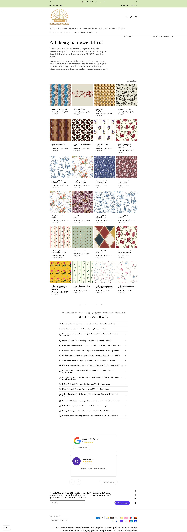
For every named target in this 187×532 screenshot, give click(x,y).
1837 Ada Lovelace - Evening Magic (103, 181)
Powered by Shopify (92, 527)
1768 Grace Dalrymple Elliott (82, 145)
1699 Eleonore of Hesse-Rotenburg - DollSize (125, 145)
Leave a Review (82, 447)
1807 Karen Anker (80, 251)
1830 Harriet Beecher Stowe (82, 217)
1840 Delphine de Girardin (58, 145)
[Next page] (107, 304)
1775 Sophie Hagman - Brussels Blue (104, 217)
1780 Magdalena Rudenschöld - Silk (59, 252)
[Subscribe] (82, 502)
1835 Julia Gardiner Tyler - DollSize (81, 181)
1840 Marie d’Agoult (59, 109)
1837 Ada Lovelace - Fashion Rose (125, 181)
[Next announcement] (137, 2)
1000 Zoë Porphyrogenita (101, 110)
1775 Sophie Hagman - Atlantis (126, 217)
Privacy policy (129, 527)
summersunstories (71, 527)
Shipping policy (89, 530)
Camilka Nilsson (89, 459)
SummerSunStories (90, 439)
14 (101, 304)
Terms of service (70, 530)
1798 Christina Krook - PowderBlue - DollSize (104, 287)
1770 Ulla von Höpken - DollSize (82, 287)
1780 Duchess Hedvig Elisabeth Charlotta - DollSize (60, 287)
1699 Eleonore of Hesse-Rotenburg (124, 252)
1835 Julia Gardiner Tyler (59, 217)
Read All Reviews (108, 482)
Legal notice (106, 530)
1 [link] (80, 304)
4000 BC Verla (79, 109)
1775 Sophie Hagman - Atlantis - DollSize (60, 181)
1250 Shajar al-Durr (125, 109)
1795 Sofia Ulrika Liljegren (102, 145)
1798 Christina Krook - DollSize (126, 287)
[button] (53, 28)
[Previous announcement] (50, 2)
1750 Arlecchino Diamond (102, 252)
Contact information (126, 530)
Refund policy (112, 527)
